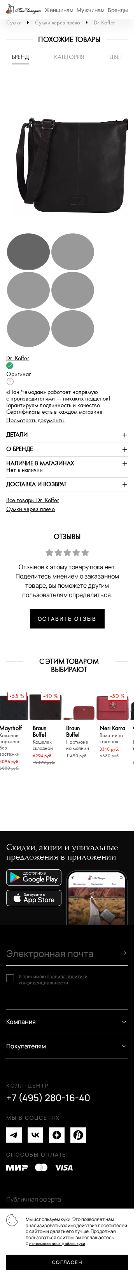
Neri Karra (112, 735)
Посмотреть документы (35, 420)
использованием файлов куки (57, 1243)
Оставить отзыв (67, 618)
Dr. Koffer (104, 22)
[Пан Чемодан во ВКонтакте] (35, 1135)
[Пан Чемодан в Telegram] (14, 1135)
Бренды (118, 10)
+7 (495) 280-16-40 (48, 1097)
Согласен (67, 1262)
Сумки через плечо (57, 22)
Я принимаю (53, 980)
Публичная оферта (33, 1199)
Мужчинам (91, 10)
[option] (70, 161)
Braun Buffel (43, 738)
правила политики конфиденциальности (53, 979)
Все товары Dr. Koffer (32, 500)
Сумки (13, 22)
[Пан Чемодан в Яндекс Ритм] (78, 1135)
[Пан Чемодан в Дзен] (57, 1135)
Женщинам (59, 10)
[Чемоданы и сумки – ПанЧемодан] (23, 10)
